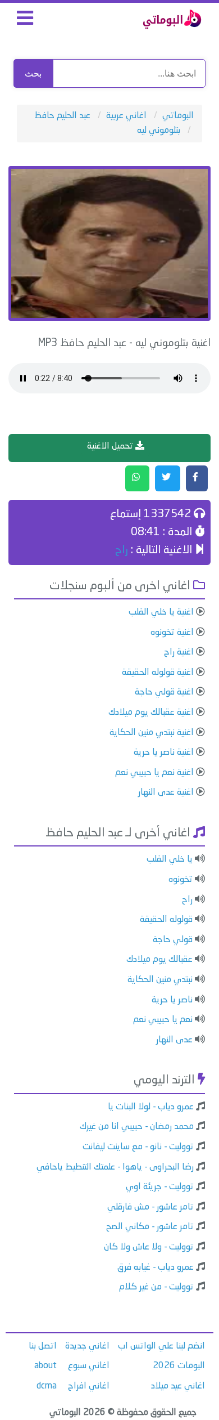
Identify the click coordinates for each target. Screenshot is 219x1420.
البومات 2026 (179, 1365)
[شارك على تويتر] (167, 478)
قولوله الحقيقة (166, 919)
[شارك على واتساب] (137, 478)
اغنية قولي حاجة (164, 692)
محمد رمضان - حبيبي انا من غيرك (137, 1126)
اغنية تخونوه (172, 632)
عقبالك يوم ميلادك (159, 959)
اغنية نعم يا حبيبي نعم (154, 772)
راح (121, 550)
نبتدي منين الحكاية (160, 979)
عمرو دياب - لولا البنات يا (151, 1107)
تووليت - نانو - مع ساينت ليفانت (138, 1147)
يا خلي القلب (170, 859)
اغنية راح (179, 652)
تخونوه (180, 879)
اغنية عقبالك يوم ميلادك (151, 712)
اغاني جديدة (87, 1346)
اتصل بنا (43, 1346)
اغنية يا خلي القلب (161, 612)
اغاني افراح (89, 1386)
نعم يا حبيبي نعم (163, 1019)
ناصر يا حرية (172, 1000)
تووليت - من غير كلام (156, 1287)
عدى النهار (174, 1040)
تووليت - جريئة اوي (160, 1186)
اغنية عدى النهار (166, 792)
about (45, 1365)
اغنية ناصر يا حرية (164, 752)
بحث (33, 73)
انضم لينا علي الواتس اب (161, 1346)
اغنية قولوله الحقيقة (158, 672)
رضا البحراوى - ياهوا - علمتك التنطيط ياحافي (115, 1167)
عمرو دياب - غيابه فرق (155, 1267)
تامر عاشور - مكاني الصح (150, 1226)
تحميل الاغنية (111, 446)
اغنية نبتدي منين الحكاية (152, 732)
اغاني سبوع (89, 1365)
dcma (46, 1386)
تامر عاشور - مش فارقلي (150, 1207)
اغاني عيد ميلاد (178, 1386)
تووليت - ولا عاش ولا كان (149, 1247)
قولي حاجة (173, 939)
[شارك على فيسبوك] (197, 478)
